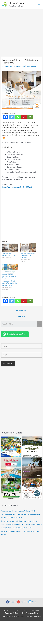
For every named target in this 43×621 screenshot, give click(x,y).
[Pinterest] (24, 117)
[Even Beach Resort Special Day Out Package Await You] (11, 488)
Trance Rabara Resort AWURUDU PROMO (16, 528)
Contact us (35, 610)
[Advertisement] (21, 31)
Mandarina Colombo (17, 66)
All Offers (16, 610)
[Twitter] (12, 117)
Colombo (5, 66)
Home (6, 610)
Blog (25, 610)
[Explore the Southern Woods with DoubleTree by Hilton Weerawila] (32, 447)
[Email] (30, 117)
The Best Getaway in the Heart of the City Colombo (27, 255)
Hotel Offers (16, 3)
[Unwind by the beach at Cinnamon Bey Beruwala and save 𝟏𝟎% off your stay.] (32, 467)
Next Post (22, 316)
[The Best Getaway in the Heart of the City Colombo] (28, 247)
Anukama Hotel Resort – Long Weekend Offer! (18, 511)
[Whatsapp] (18, 117)
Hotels (28, 66)
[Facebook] (5, 117)
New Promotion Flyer (30, 613)
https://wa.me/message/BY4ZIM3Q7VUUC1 (18, 187)
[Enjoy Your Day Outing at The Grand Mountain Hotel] (11, 447)
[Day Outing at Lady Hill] (32, 488)
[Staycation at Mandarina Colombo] (10, 247)
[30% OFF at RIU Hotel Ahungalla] (11, 467)
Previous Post (21, 310)
